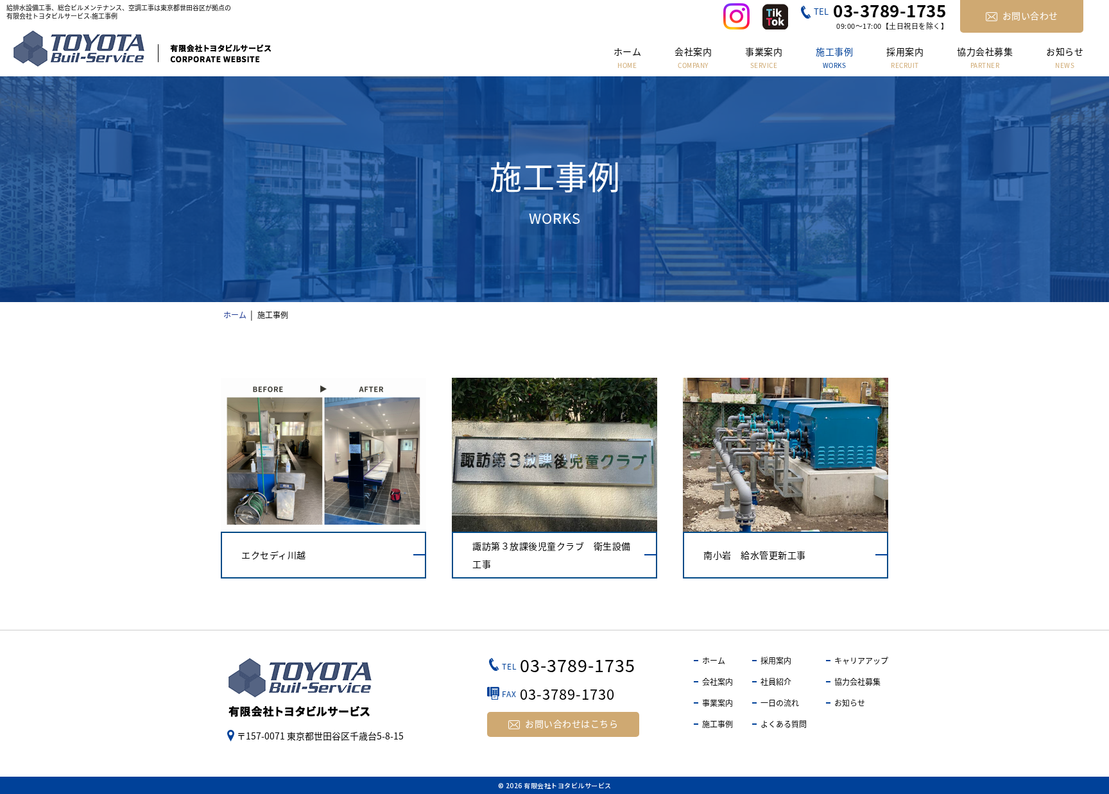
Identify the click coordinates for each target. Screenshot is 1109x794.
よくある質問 (784, 723)
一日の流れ (780, 702)
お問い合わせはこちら (571, 723)
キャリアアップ (861, 660)
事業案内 (717, 702)
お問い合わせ (1030, 15)
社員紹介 (776, 681)
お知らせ (849, 702)
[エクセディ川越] (323, 478)
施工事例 (717, 723)
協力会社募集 (857, 681)
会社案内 (717, 681)
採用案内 (776, 660)
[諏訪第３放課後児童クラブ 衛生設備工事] (554, 478)
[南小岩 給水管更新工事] (785, 478)
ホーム (713, 660)
